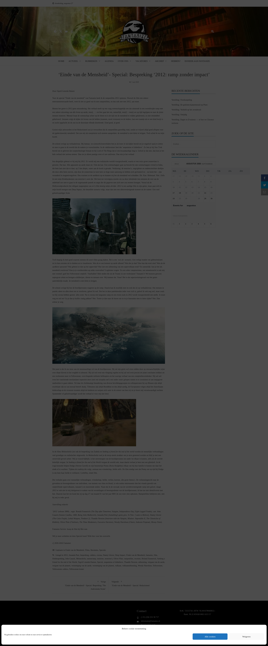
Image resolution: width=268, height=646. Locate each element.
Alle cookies (210, 637)
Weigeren (246, 637)
